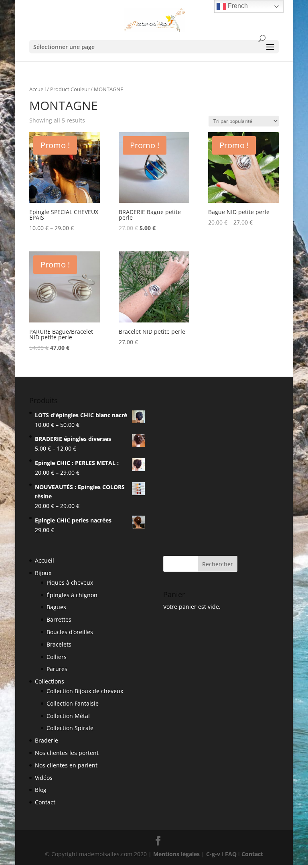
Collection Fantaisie (73, 703)
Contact (45, 802)
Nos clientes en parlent (66, 765)
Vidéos (44, 777)
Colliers (57, 657)
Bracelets (59, 644)
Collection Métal (68, 716)
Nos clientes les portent (67, 753)
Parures (57, 669)
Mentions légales (176, 854)
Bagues (56, 607)
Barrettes (59, 619)
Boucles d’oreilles (70, 632)
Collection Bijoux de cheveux (85, 691)
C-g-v (213, 854)
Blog (41, 790)
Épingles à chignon (72, 595)
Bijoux (43, 573)
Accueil (37, 89)
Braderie (46, 740)
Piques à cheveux (70, 582)
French (237, 5)
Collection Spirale (70, 728)
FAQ (231, 854)
